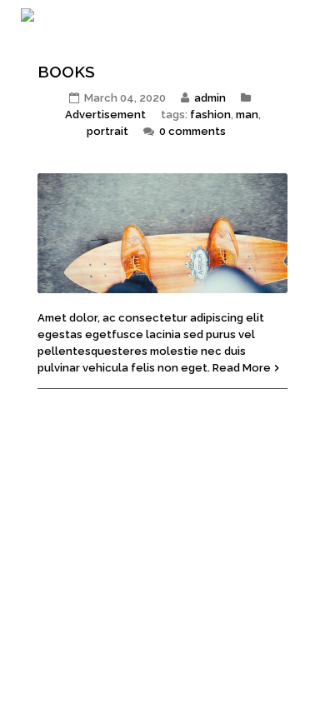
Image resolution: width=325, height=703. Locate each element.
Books (66, 71)
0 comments (192, 131)
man (247, 114)
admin (210, 98)
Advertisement (105, 114)
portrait (107, 131)
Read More (241, 367)
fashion (210, 114)
